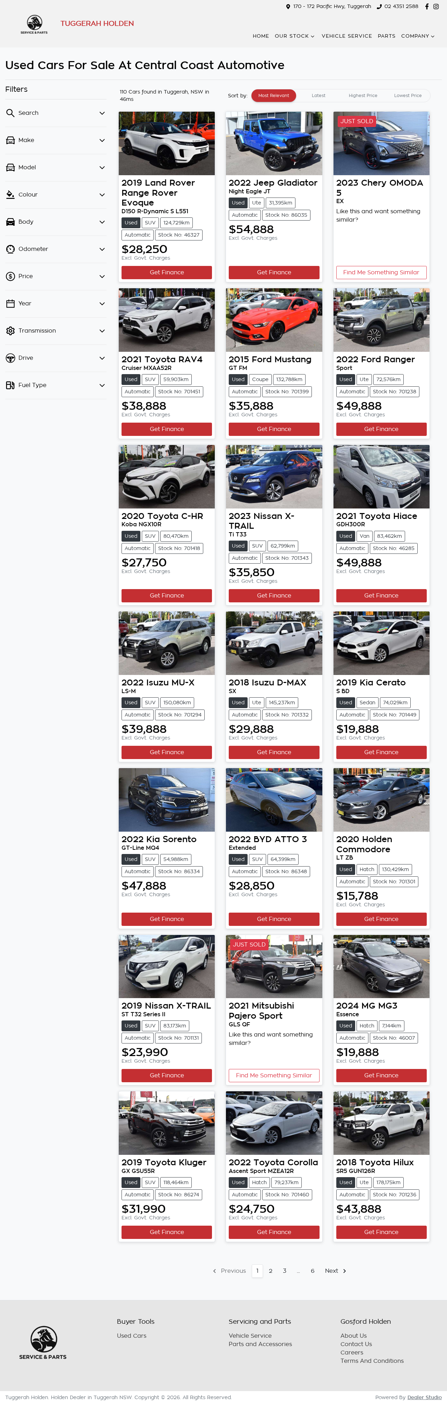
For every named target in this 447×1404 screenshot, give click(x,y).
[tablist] (341, 95)
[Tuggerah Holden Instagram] (437, 6)
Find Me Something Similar (381, 272)
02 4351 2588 (401, 6)
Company (415, 36)
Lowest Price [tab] (408, 96)
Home (261, 36)
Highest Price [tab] (363, 96)
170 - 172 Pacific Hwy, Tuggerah (332, 6)
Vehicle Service (347, 36)
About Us (353, 1336)
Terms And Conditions (372, 1361)
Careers (351, 1352)
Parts (387, 36)
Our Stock (292, 36)
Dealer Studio (425, 1397)
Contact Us (356, 1344)
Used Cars (131, 1336)
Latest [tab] (318, 96)
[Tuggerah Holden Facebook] (428, 6)
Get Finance (167, 272)
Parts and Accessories (260, 1344)
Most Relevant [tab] (273, 96)
